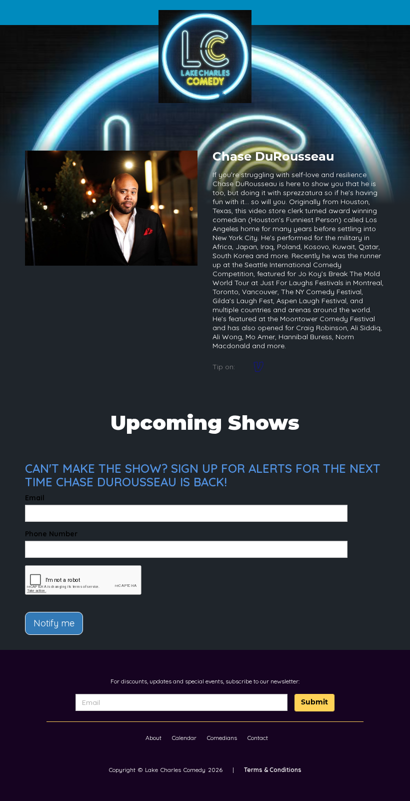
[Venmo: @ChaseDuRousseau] (258, 367)
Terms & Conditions (273, 769)
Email (34, 497)
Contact (258, 737)
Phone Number (51, 533)
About (154, 737)
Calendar (184, 737)
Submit (314, 702)
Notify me (54, 623)
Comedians (222, 737)
